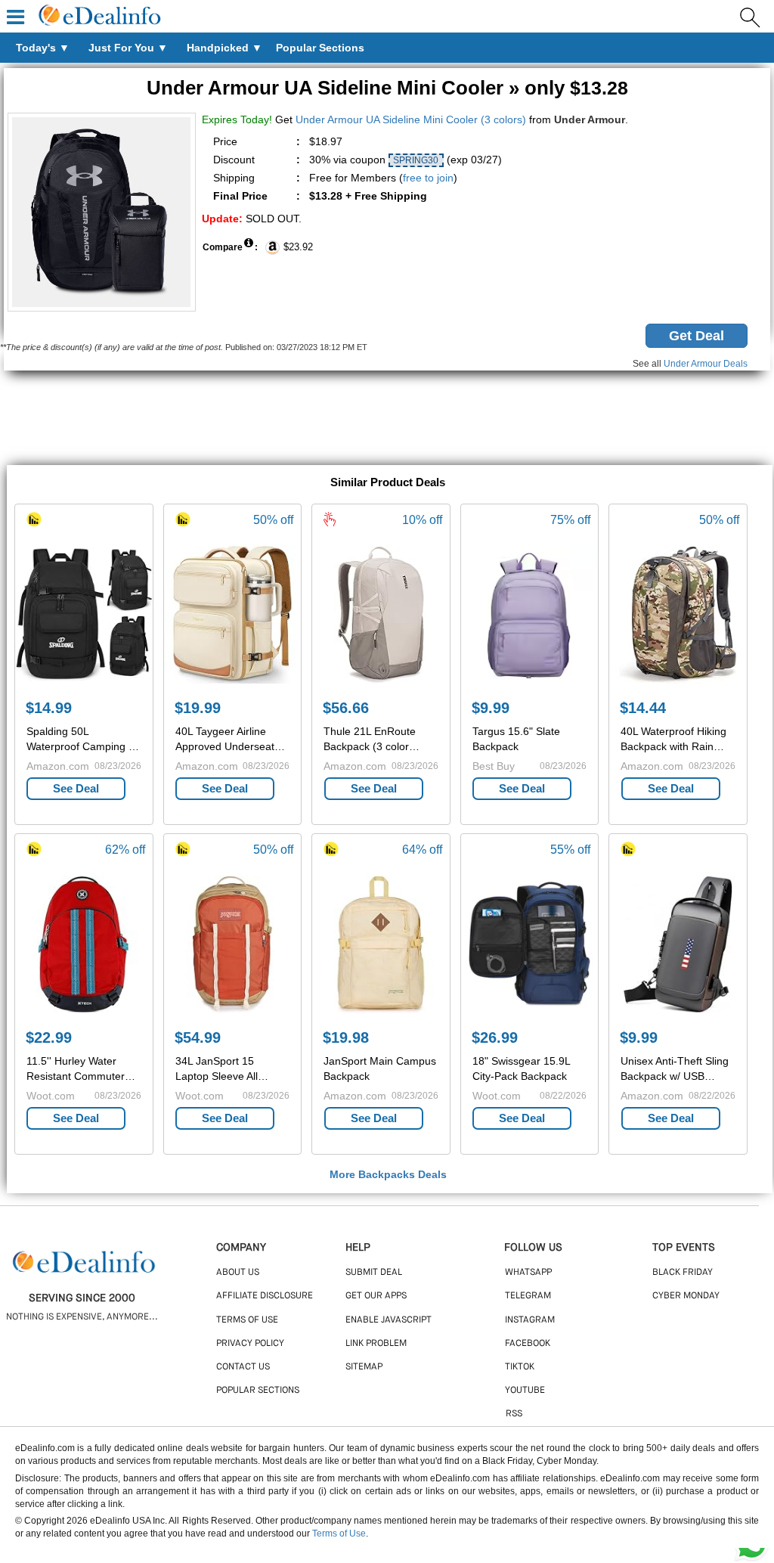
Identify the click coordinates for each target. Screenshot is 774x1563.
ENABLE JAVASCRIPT (388, 1320)
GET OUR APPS (376, 1296)
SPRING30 (415, 160)
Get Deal (696, 335)
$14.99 (49, 707)
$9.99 (490, 707)
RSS (514, 1414)
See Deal (76, 788)
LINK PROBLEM (376, 1343)
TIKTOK (519, 1367)
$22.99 (49, 1037)
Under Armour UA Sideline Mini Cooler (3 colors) (411, 119)
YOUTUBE (525, 1390)
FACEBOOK (527, 1343)
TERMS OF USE (247, 1320)
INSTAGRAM (530, 1320)
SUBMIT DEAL (373, 1272)
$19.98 (346, 1037)
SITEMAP (363, 1367)
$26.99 (495, 1037)
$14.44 (643, 707)
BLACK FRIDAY (682, 1272)
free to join (428, 178)
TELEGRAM (528, 1296)
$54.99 (198, 1037)
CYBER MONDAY (686, 1296)
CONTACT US (243, 1367)
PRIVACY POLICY (250, 1343)
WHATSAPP (528, 1272)
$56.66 (346, 707)
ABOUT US (237, 1272)
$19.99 (198, 707)
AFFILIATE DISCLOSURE (264, 1296)
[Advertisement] (387, 420)
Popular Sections (257, 1390)
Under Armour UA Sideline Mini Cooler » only (387, 87)
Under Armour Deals (706, 363)
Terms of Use (339, 1533)
